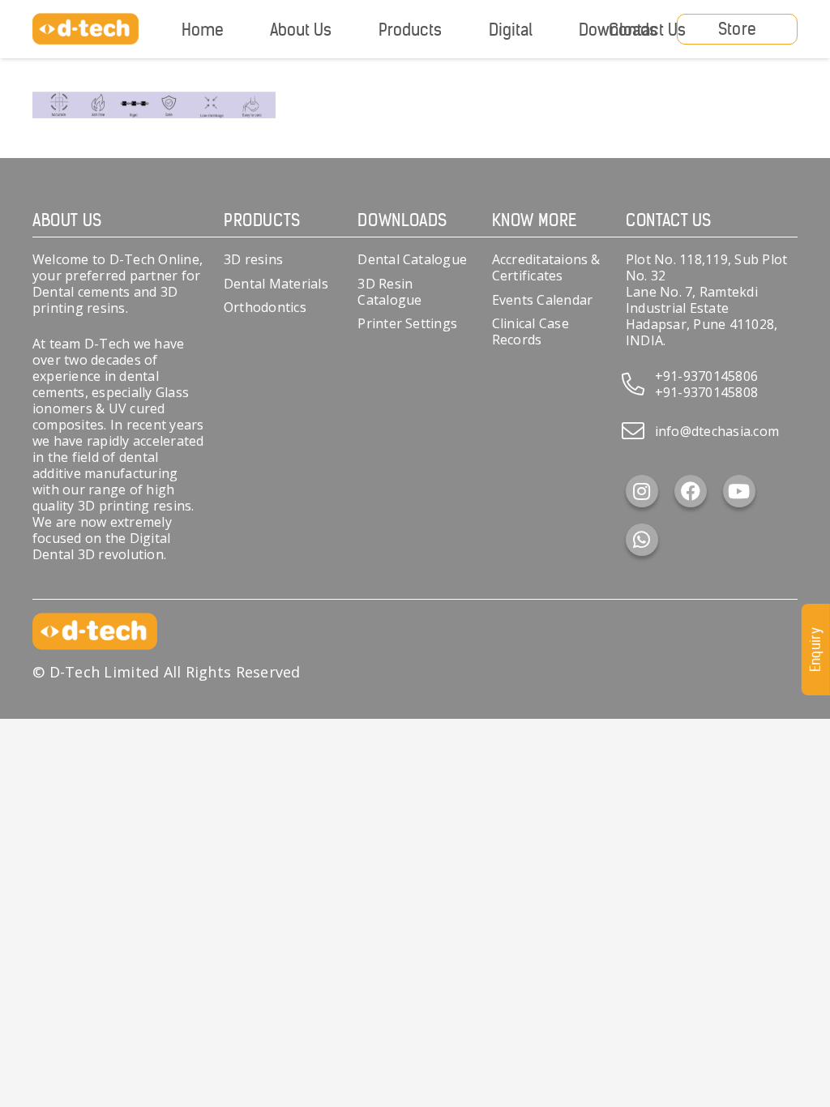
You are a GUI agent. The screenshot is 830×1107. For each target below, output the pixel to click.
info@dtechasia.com (717, 431)
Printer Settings (407, 323)
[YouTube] (739, 491)
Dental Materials (276, 284)
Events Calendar (542, 300)
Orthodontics (265, 307)
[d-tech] (85, 29)
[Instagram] (642, 491)
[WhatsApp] (642, 540)
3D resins (253, 259)
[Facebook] (690, 491)
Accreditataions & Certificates (546, 267)
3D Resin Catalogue (389, 292)
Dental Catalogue (412, 259)
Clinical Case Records (530, 331)
